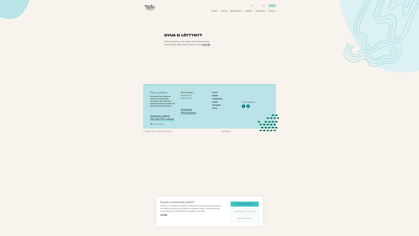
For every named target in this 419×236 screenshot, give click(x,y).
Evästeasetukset (245, 218)
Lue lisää (163, 215)
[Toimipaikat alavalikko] (265, 11)
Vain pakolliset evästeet (245, 211)
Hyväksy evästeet (244, 204)
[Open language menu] (253, 6)
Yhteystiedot (186, 109)
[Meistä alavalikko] (275, 11)
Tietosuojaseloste (188, 112)
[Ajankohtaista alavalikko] (242, 11)
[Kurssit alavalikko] (218, 11)
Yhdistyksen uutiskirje (160, 116)
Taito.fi (272, 6)
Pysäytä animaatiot (158, 124)
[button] (264, 6)
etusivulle (206, 44)
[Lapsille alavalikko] (252, 11)
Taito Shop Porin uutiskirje (162, 119)
